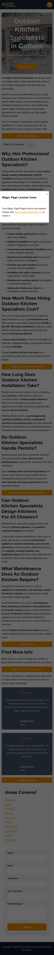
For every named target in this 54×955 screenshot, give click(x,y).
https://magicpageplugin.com (28, 212)
